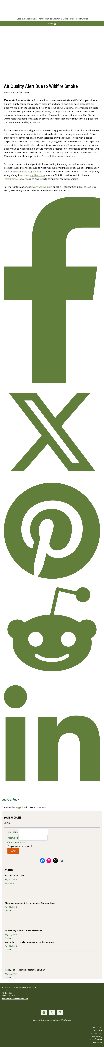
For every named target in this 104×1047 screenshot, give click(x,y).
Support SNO (96, 1033)
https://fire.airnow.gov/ (17, 178)
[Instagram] (60, 1012)
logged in (21, 807)
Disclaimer (97, 1042)
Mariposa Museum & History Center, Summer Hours (30, 903)
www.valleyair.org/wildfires (27, 171)
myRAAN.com (37, 175)
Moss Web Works (63, 1020)
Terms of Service (94, 1039)
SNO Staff (8, 92)
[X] (52, 1012)
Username (13, 831)
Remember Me (17, 842)
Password (12, 837)
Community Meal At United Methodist (23, 930)
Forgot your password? (19, 846)
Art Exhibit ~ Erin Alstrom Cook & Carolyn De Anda (29, 942)
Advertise (98, 1030)
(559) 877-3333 (7, 990)
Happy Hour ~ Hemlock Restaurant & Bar (25, 970)
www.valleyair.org (42, 186)
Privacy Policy (96, 1036)
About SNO (97, 1027)
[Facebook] (43, 1012)
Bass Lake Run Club (14, 875)
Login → (8, 822)
